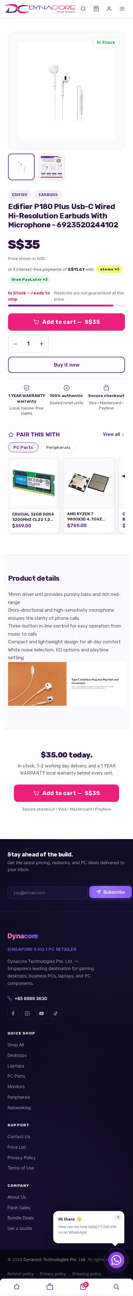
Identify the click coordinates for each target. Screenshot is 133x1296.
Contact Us (18, 1136)
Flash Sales (18, 1207)
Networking (19, 1107)
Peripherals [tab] (58, 447)
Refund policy (20, 1273)
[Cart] (96, 9)
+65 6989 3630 (31, 998)
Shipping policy (86, 1273)
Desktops (17, 1055)
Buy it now (66, 365)
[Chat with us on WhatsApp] (116, 1260)
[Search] (83, 9)
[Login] (109, 9)
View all (111, 434)
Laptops (15, 1065)
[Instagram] (27, 1013)
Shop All (15, 1044)
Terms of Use (20, 1167)
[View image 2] (51, 167)
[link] (17, 1287)
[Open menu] (122, 9)
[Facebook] (13, 1013)
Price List (16, 1147)
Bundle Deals (20, 1217)
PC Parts (16, 1076)
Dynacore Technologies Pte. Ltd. (55, 1259)
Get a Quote (19, 1228)
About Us (16, 1197)
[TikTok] (55, 1013)
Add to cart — (71, 322)
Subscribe (114, 892)
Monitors (16, 1086)
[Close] (118, 1217)
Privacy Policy (21, 1157)
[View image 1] (21, 167)
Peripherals (18, 1097)
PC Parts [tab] (23, 447)
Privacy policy (53, 1273)
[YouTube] (41, 1013)
